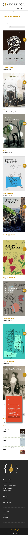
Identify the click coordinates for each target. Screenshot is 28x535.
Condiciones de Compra (8, 521)
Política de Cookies (7, 502)
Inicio (4, 11)
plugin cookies (17, 414)
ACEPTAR (14, 417)
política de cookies (14, 410)
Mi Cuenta (5, 517)
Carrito (4, 514)
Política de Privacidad (7, 506)
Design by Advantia (18, 533)
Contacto (5, 499)
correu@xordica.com (11, 492)
